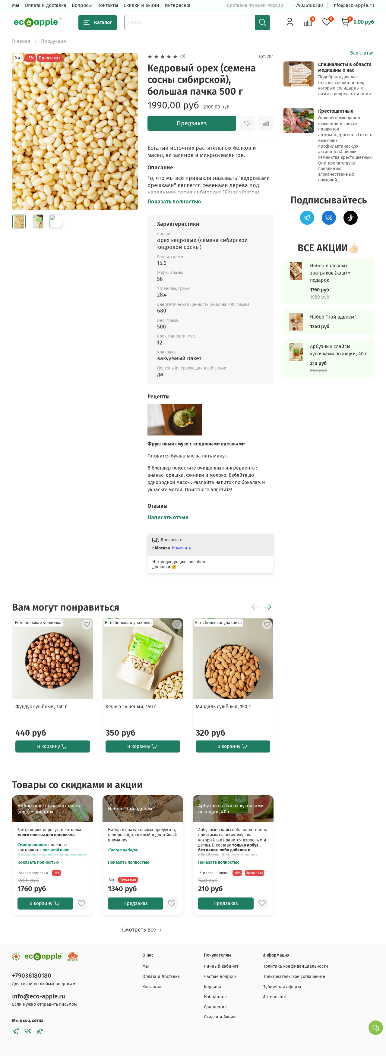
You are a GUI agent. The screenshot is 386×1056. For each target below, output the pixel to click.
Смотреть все (140, 929)
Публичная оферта (281, 986)
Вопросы (82, 5)
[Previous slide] (21, 131)
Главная (21, 41)
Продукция (53, 41)
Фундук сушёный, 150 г (41, 706)
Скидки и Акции (220, 1017)
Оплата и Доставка (161, 976)
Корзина (212, 986)
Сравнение (215, 1007)
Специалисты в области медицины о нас (344, 67)
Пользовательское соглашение (293, 976)
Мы (15, 5)
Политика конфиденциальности (295, 966)
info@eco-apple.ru (353, 5)
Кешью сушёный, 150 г (131, 706)
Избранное (215, 996)
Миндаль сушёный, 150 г (223, 706)
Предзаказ (192, 123)
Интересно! (177, 5)
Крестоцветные (335, 111)
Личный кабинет (221, 966)
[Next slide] (128, 131)
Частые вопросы (221, 976)
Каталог (103, 22)
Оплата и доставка (45, 5)
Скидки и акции (141, 5)
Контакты (107, 5)
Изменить (181, 548)
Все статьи (362, 53)
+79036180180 (308, 5)
